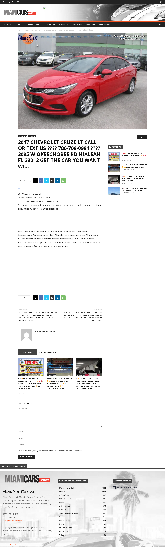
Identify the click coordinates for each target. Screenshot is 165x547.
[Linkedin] (57, 180)
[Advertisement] (60, 266)
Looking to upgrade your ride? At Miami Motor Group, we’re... (133, 178)
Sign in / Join (7, 2)
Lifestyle (32, 136)
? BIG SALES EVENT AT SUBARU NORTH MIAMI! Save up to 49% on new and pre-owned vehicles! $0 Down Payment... (30, 383)
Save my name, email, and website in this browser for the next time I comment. (52, 451)
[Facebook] (157, 2)
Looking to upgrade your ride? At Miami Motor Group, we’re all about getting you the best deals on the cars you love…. (88, 383)
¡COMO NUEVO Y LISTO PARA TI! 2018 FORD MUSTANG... (134, 166)
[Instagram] (10, 544)
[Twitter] (161, 2)
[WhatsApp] (63, 180)
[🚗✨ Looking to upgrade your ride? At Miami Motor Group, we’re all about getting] (89, 367)
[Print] (52, 180)
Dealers (62, 24)
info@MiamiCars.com (12, 520)
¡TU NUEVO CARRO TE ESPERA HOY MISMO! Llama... (134, 189)
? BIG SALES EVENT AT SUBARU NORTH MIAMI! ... (132, 155)
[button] (160, 24)
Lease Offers (77, 24)
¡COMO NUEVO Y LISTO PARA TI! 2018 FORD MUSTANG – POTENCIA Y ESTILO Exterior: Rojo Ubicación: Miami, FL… (59, 383)
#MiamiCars (104, 24)
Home (20, 30)
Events (17, 24)
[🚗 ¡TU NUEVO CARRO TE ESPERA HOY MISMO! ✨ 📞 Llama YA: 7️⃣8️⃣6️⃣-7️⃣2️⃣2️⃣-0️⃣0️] (114, 191)
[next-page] (23, 393)
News (17, 2)
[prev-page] (19, 393)
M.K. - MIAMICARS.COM (28, 171)
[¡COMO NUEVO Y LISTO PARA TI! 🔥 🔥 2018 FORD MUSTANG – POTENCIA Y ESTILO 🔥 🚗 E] (60, 367)
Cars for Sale (32, 24)
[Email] (35, 180)
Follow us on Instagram (13, 466)
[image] (27, 479)
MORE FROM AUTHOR (47, 352)
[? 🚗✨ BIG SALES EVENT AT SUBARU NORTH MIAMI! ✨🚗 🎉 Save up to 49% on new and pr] (31, 367)
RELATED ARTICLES (27, 352)
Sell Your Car (49, 24)
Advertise (91, 24)
